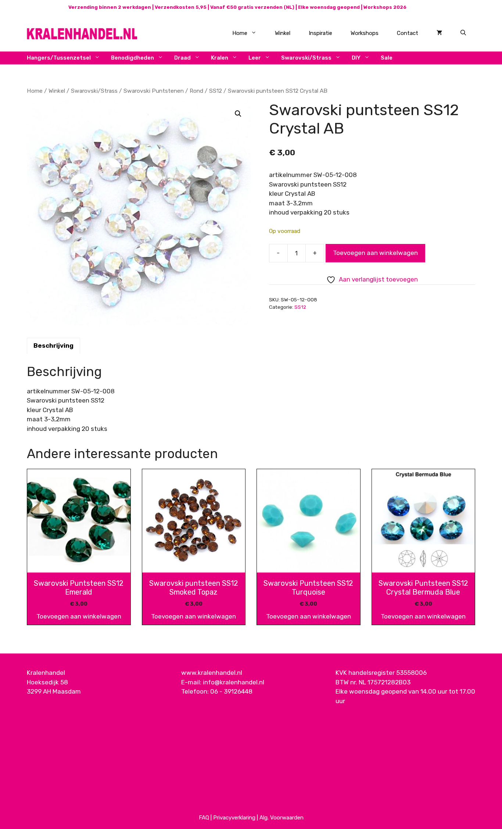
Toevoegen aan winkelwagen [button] (78, 616)
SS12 (215, 90)
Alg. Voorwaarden (281, 817)
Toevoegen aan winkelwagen (375, 252)
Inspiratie (320, 33)
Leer (254, 57)
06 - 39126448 (231, 691)
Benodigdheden (132, 57)
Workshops (365, 33)
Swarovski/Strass (306, 57)
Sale (386, 57)
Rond (196, 90)
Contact (407, 33)
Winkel (282, 33)
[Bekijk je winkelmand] (439, 33)
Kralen (219, 57)
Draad (182, 57)
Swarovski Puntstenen (153, 90)
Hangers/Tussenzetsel (59, 57)
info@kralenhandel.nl (233, 682)
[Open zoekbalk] (463, 33)
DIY (356, 57)
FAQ (204, 817)
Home (239, 33)
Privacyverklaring (234, 817)
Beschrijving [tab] (53, 345)
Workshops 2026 (384, 7)
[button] (238, 113)
